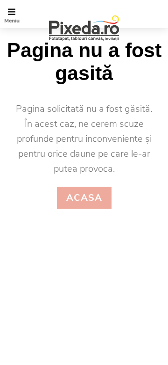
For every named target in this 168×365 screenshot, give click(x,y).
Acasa (84, 197)
